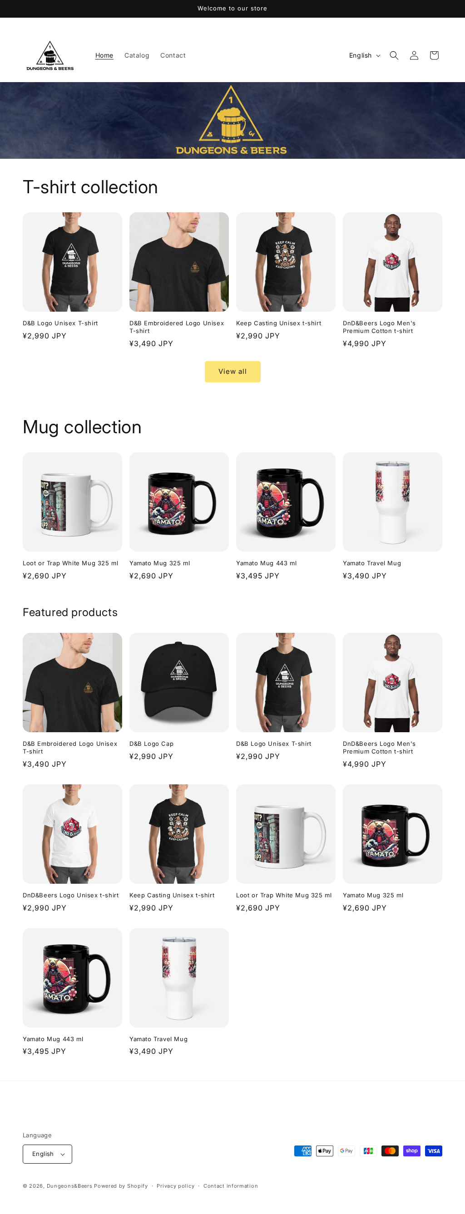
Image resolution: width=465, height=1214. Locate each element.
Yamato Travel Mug (372, 563)
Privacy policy (175, 1186)
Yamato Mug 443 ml (266, 563)
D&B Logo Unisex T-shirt (60, 323)
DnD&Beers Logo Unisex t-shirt (71, 895)
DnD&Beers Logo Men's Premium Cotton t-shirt (379, 326)
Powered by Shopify (121, 1186)
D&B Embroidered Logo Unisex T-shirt (176, 326)
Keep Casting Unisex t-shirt (278, 323)
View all (232, 371)
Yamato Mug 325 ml (159, 563)
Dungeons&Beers (70, 1186)
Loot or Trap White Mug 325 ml (70, 563)
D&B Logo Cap (151, 743)
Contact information (230, 1186)
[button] (394, 55)
